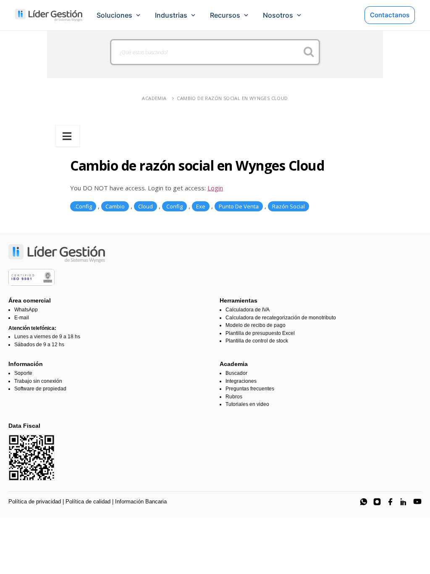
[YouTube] (417, 502)
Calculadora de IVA (247, 310)
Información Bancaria (141, 501)
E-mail (21, 318)
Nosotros (278, 15)
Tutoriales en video (247, 404)
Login (215, 188)
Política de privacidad (34, 501)
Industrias (171, 15)
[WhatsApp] (363, 502)
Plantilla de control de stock (256, 341)
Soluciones (114, 15)
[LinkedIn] (404, 502)
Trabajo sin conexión (38, 381)
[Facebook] (390, 502)
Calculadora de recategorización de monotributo (280, 318)
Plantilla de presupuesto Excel (260, 333)
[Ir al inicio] (48, 15)
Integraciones (241, 381)
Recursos (225, 15)
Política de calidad (88, 501)
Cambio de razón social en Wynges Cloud (232, 98)
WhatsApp (26, 310)
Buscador (236, 373)
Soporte (23, 373)
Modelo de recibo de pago (255, 325)
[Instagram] (377, 502)
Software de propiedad (40, 389)
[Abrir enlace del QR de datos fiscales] (31, 457)
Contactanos (389, 15)
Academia (154, 98)
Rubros (233, 397)
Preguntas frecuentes (249, 389)
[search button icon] (309, 52)
